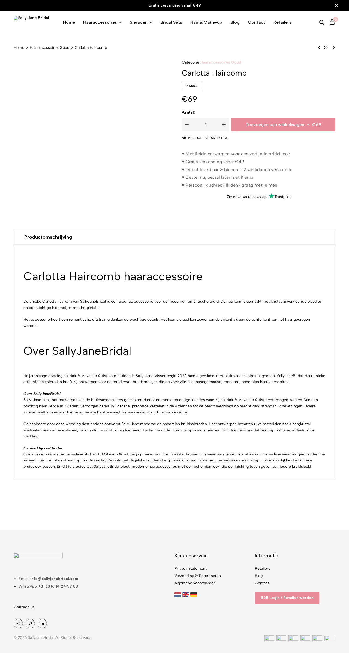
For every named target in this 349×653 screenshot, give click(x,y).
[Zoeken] (321, 22)
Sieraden (139, 22)
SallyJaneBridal (290, 376)
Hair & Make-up (206, 22)
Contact (256, 22)
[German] (194, 594)
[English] (186, 594)
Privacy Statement (190, 568)
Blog (235, 22)
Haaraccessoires (100, 22)
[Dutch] (178, 594)
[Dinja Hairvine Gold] (319, 48)
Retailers (282, 22)
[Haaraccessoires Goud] (326, 48)
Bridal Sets (171, 22)
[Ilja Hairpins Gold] (333, 48)
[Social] (18, 623)
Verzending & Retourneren (197, 575)
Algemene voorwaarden (195, 583)
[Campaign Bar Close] (339, 5)
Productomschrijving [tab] (48, 237)
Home (69, 22)
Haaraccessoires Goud (49, 48)
